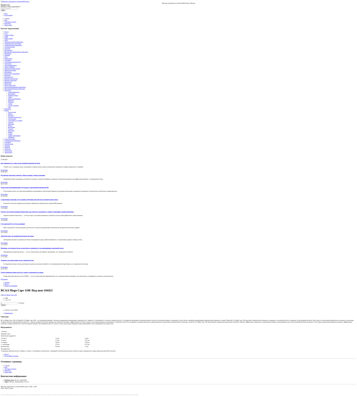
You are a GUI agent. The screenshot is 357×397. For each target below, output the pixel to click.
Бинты (10, 114)
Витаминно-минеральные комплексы (16, 52)
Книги (10, 125)
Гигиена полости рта (14, 117)
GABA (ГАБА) (9, 35)
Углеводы (7, 149)
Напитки (11, 100)
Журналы (11, 124)
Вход (6, 13)
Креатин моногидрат (11, 79)
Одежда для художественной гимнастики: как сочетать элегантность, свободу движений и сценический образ (37, 212)
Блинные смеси (13, 95)
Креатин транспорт (10, 80)
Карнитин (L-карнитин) (12, 73)
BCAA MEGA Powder (11, 356)
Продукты (7, 90)
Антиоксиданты (9, 47)
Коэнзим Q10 (8, 77)
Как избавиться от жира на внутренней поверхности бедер (20, 163)
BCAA (6, 32)
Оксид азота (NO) (10, 85)
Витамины (7, 53)
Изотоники (8, 72)
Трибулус (7, 147)
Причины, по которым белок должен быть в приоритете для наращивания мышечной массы (32, 248)
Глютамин (7, 60)
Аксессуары (12, 112)
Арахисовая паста (14, 92)
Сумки (10, 134)
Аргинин (7, 48)
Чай (9, 107)
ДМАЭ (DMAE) (9, 67)
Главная (6, 18)
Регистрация (8, 15)
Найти (3, 10)
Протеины (7, 109)
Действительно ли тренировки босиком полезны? (17, 236)
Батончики (11, 94)
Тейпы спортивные (14, 135)
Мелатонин (8, 82)
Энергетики (8, 152)
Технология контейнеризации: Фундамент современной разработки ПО (25, 187)
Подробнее (4, 170)
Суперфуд (7, 142)
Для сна (10, 122)
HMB (6, 37)
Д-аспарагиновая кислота (12, 62)
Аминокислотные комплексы (13, 42)
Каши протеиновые (14, 99)
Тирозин (7, 145)
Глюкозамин (8, 58)
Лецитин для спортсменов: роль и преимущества (17, 260)
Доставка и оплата (10, 22)
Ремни (10, 132)
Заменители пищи (10, 70)
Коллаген (7, 75)
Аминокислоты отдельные (12, 43)
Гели (5, 57)
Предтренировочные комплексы (14, 89)
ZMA (6, 40)
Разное (6, 110)
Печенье (10, 102)
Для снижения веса (10, 65)
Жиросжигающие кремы (12, 68)
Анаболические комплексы (13, 45)
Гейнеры (7, 55)
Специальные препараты (12, 140)
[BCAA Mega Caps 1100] (9, 295)
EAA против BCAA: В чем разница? (13, 224)
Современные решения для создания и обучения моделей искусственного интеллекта (29, 199)
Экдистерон (8, 150)
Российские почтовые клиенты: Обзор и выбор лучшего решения (23, 175)
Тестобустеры (8, 144)
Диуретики (8, 63)
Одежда (10, 129)
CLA (6, 33)
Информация (8, 313)
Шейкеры (11, 137)
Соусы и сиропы (13, 105)
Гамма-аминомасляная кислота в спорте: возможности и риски (22, 272)
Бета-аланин (8, 50)
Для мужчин (12, 119)
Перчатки (11, 130)
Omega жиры (8, 38)
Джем (10, 97)
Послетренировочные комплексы (15, 87)
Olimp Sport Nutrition (10, 286)
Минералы (7, 84)
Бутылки (11, 115)
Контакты (7, 23)
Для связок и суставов (15, 120)
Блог (5, 20)
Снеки (10, 104)
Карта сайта (8, 25)
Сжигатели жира (9, 139)
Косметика (11, 127)
